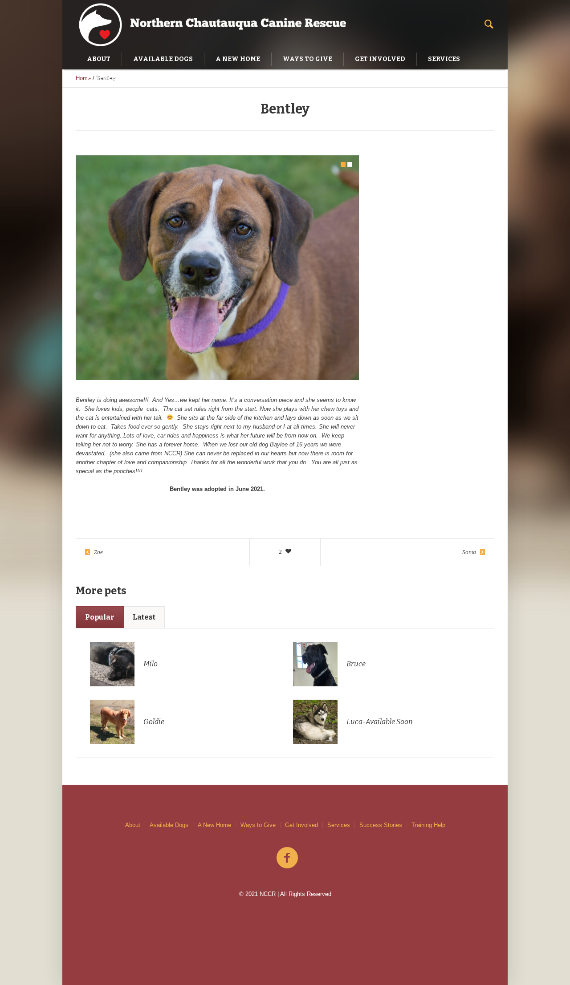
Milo (150, 664)
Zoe (98, 552)
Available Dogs (169, 825)
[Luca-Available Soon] (315, 721)
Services (338, 825)
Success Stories (380, 825)
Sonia (469, 552)
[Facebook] (287, 858)
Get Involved (301, 825)
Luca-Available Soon (379, 721)
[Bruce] (315, 663)
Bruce (356, 664)
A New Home (214, 825)
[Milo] (112, 663)
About (132, 825)
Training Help (428, 825)
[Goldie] (112, 721)
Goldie (153, 721)
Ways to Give (258, 825)
